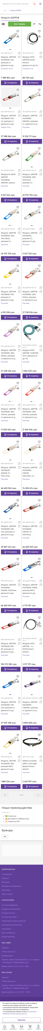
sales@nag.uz (7, 956)
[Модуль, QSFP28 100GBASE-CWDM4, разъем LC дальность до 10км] (32, 683)
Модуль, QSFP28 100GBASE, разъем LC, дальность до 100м (29, 237)
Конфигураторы (8, 937)
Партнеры (6, 890)
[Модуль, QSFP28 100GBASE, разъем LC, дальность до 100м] (32, 214)
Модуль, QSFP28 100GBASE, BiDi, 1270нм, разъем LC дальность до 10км (8, 413)
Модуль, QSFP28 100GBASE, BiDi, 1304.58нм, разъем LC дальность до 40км (8, 237)
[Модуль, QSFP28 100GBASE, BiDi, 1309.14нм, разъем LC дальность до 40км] (32, 155)
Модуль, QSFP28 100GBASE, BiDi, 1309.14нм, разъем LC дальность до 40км (29, 178)
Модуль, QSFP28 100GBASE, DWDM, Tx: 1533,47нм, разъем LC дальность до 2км (8, 471)
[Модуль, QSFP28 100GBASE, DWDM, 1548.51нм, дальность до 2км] (11, 566)
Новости (5, 878)
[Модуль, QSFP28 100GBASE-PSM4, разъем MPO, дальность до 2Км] (32, 566)
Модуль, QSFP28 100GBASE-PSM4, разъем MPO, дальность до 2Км (30, 589)
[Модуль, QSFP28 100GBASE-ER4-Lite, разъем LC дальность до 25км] (11, 507)
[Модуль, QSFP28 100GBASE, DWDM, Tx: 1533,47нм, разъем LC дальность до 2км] (11, 449)
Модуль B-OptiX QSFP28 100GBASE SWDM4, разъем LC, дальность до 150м (9, 178)
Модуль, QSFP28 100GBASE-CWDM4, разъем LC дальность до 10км (30, 706)
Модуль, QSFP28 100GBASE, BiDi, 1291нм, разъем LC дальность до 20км (8, 354)
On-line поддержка (10, 905)
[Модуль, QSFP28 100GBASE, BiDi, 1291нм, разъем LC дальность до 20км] (11, 331)
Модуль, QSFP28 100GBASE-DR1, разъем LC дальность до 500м (8, 295)
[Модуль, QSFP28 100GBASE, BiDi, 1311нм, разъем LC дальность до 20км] (32, 273)
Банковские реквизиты (11, 886)
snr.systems (6, 929)
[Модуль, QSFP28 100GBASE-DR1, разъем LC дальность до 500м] (11, 273)
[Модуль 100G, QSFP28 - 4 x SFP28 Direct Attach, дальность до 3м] (32, 625)
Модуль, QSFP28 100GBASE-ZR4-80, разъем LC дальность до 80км (8, 647)
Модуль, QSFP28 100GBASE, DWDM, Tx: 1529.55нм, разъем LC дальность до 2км (29, 530)
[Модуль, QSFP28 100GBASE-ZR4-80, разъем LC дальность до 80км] (11, 625)
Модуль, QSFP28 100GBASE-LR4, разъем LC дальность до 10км (8, 61)
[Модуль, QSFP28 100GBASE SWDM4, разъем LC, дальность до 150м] (32, 97)
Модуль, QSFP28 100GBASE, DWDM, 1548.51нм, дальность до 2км (9, 589)
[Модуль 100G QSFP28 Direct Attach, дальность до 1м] (32, 38)
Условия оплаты (8, 913)
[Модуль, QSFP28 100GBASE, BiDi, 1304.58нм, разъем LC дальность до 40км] (11, 214)
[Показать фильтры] (39, 24)
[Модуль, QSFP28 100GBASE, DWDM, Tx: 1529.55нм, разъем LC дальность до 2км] (32, 507)
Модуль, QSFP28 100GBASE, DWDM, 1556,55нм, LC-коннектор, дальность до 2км (29, 471)
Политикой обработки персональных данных (19, 1013)
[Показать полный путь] (4, 11)
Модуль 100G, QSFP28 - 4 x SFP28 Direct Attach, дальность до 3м (30, 647)
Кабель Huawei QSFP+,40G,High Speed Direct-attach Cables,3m (29, 765)
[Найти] (34, 3)
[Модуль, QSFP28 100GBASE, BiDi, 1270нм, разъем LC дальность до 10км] (11, 390)
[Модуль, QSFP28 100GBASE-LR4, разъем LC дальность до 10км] (11, 38)
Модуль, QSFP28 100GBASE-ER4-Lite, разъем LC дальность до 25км (8, 530)
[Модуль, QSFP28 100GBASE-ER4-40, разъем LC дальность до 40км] (11, 97)
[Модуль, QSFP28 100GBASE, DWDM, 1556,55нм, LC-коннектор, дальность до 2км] (32, 449)
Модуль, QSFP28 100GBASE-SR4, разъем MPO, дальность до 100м (8, 765)
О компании (7, 874)
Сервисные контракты (11, 909)
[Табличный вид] (3, 24)
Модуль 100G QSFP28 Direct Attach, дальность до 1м (30, 61)
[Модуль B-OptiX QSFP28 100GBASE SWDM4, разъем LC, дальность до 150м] (11, 155)
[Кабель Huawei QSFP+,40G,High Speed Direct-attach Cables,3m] (32, 742)
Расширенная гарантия (12, 925)
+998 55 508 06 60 (8, 952)
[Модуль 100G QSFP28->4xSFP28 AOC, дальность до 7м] (32, 331)
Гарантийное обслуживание (14, 921)
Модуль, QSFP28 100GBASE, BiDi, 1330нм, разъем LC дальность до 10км (30, 413)
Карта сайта (7, 894)
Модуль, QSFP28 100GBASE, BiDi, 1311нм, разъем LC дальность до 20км (30, 295)
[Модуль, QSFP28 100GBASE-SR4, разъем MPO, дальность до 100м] (11, 742)
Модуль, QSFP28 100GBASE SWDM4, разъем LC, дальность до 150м (30, 119)
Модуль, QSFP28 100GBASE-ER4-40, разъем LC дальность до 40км (8, 119)
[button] (39, 24)
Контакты (6, 882)
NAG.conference (8, 933)
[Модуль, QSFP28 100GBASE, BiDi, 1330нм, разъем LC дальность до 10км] (32, 390)
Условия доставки (9, 917)
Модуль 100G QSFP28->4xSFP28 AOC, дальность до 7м (30, 354)
